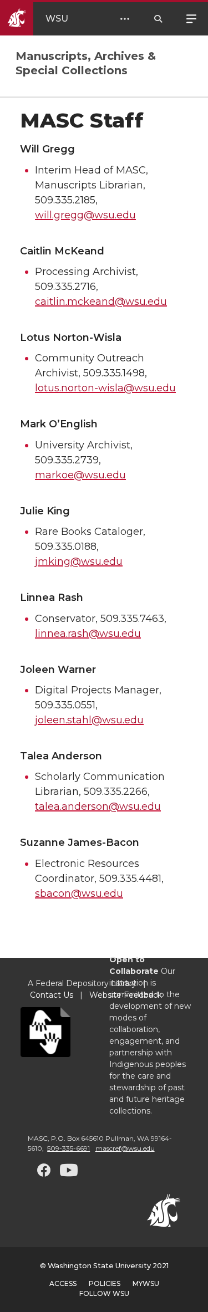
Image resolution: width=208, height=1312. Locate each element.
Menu (191, 17)
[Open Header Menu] (124, 18)
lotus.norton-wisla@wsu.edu (105, 388)
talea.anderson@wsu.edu (98, 806)
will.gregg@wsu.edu (85, 215)
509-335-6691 (68, 1148)
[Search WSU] (158, 18)
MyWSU (146, 1283)
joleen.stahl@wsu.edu (89, 720)
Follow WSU (104, 1293)
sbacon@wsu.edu (79, 893)
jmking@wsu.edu (79, 561)
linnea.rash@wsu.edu (88, 633)
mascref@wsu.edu (125, 1148)
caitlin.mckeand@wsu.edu (101, 301)
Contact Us (51, 995)
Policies (104, 1283)
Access (63, 1283)
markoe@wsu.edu (80, 475)
